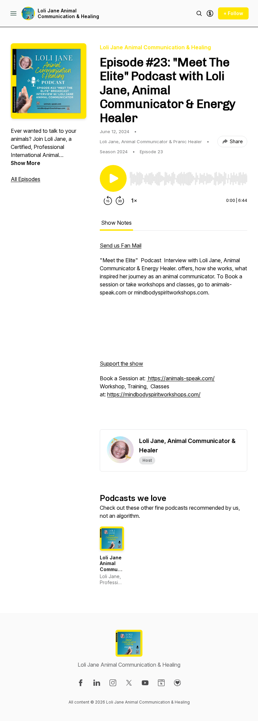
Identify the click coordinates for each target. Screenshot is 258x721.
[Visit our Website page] (161, 682)
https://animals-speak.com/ (181, 378)
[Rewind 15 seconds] (108, 200)
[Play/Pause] (113, 178)
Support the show (121, 363)
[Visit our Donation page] (177, 682)
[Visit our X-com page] (129, 682)
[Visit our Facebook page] (80, 682)
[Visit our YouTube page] (145, 682)
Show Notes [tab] (116, 222)
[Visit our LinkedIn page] (96, 682)
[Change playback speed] (134, 200)
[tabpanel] (173, 335)
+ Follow (233, 13)
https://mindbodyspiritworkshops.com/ (154, 394)
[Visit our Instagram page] (113, 682)
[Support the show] (210, 13)
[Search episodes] (199, 13)
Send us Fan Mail (120, 245)
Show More (25, 163)
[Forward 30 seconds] (120, 200)
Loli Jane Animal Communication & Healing (68, 13)
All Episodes (25, 179)
